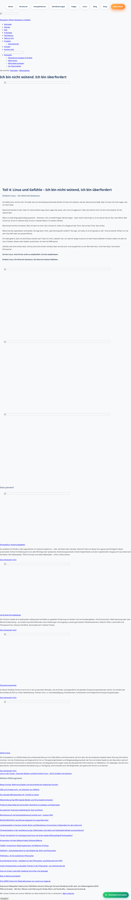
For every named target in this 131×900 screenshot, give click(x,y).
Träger (73, 6)
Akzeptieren (4, 898)
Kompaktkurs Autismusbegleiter (12, 545)
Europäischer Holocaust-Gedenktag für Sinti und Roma (21, 810)
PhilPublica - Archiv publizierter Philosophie (17, 856)
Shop (105, 6)
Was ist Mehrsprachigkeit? (10, 876)
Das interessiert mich (8, 560)
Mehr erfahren (68, 893)
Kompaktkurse (40, 6)
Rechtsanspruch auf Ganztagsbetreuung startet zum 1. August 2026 (26, 815)
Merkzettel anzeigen (16, 63)
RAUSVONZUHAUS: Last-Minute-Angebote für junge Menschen (24, 820)
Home (10, 6)
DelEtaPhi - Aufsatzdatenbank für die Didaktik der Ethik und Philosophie (28, 850)
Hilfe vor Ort (9, 38)
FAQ (5, 30)
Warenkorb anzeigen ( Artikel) (20, 58)
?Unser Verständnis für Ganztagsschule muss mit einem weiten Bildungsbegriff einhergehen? (36, 835)
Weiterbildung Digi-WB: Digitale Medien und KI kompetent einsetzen (26, 800)
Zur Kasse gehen (14, 66)
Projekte (7, 41)
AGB (30, 886)
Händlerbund (65, 886)
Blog (95, 6)
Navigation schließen (22, 20)
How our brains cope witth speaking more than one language (24, 871)
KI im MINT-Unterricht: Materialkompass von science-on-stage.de (25, 881)
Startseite (14, 70)
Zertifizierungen (58, 6)
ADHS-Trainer (5, 753)
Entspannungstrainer (8, 685)
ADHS (96, 886)
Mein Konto (118, 6)
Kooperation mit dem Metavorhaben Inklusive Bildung (21, 840)
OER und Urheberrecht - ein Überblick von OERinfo (19, 789)
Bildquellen (13, 886)
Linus (85, 6)
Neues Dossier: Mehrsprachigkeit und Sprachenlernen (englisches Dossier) (29, 784)
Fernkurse (23, 6)
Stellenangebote (87, 886)
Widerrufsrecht (38, 886)
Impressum (4, 886)
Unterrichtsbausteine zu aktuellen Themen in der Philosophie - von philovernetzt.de (32, 866)
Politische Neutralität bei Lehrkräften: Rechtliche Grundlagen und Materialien (30, 805)
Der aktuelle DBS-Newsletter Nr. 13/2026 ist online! (19, 795)
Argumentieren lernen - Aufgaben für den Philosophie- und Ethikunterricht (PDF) (31, 861)
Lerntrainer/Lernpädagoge (10, 615)
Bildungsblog (24, 70)
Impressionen (13, 44)
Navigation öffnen (7, 20)
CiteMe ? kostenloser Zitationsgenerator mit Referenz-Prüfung (24, 845)
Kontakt (7, 47)
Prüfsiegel (8, 33)
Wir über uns (76, 886)
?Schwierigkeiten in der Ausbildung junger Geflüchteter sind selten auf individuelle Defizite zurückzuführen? (42, 830)
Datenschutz (23, 886)
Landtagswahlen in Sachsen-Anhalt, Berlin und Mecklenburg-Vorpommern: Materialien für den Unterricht (41, 825)
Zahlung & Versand (52, 886)
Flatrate (7, 27)
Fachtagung (8, 35)
